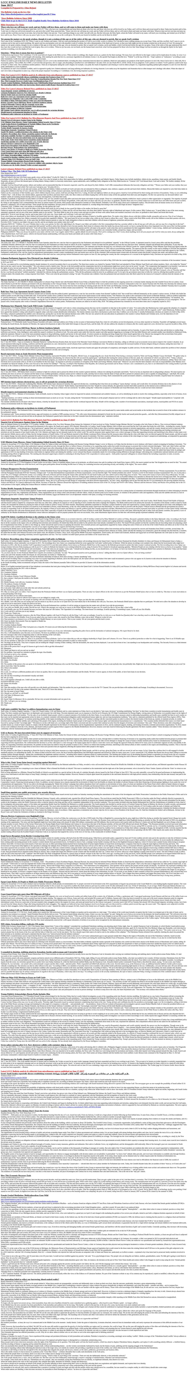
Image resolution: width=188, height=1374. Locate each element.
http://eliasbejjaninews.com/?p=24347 (14, 175)
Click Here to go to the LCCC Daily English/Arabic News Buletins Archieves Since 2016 (40, 21)
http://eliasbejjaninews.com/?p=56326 (14, 1078)
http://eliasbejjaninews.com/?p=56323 (14, 1199)
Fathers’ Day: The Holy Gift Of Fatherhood (19, 171)
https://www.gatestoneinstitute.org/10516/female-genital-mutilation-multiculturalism (29, 1201)
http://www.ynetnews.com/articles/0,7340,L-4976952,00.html (80, 1107)
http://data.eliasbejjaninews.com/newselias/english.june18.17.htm (28, 14)
